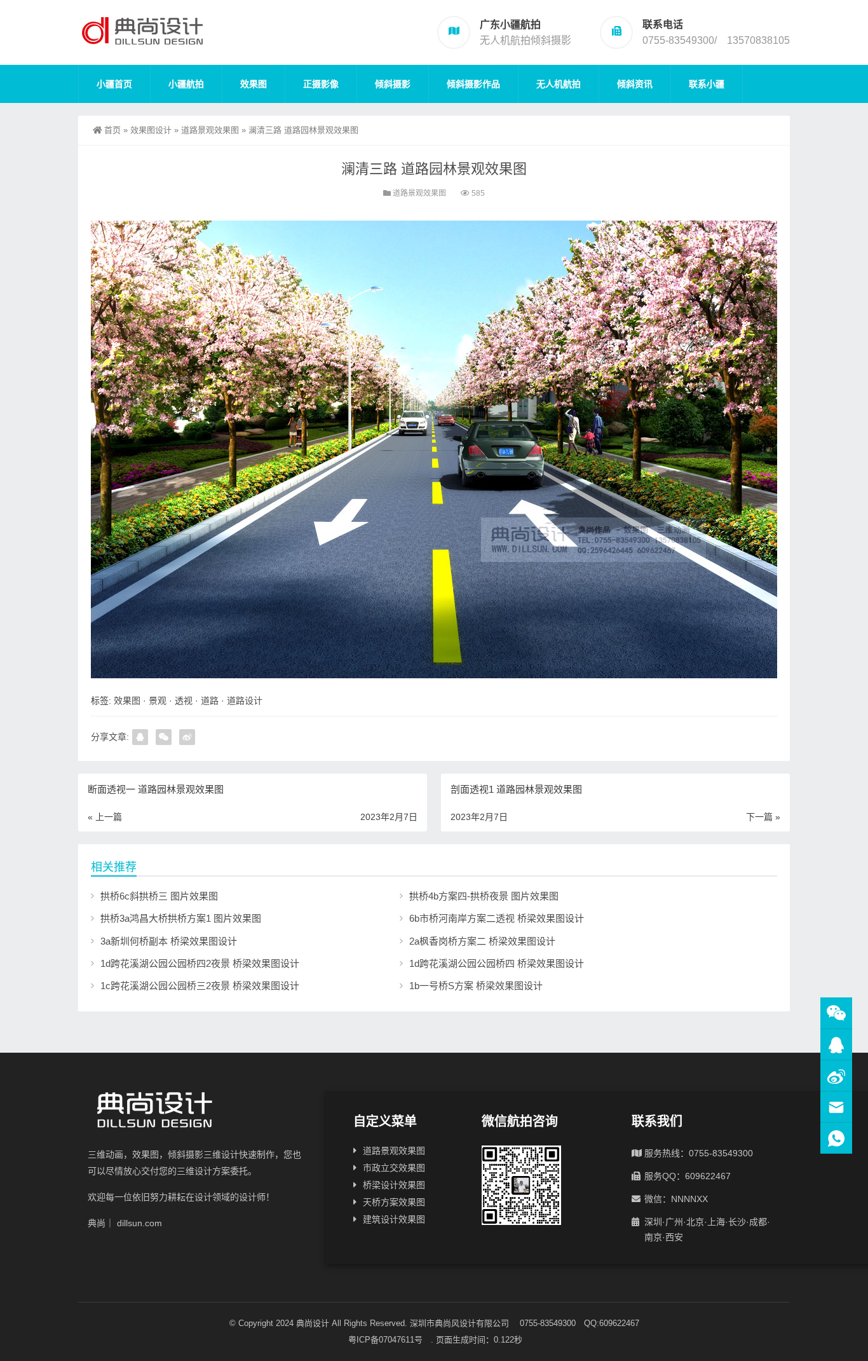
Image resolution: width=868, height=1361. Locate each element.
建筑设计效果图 (394, 1219)
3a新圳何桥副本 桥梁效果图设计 (168, 941)
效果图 (253, 84)
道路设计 (244, 700)
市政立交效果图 (394, 1168)
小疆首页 (114, 84)
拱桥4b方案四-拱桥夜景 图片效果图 (484, 896)
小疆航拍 (186, 84)
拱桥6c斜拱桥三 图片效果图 (159, 896)
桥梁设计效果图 (394, 1185)
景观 (157, 700)
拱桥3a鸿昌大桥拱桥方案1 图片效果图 (180, 918)
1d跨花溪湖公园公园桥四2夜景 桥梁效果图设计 (199, 963)
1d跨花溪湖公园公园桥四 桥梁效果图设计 (496, 963)
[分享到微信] (164, 737)
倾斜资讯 (635, 84)
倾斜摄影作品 (473, 84)
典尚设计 (312, 1323)
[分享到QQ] (140, 737)
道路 (210, 700)
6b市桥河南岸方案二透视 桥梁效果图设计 (496, 918)
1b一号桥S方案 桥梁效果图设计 (476, 985)
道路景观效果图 (210, 130)
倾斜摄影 (392, 84)
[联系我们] (836, 1044)
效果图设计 (151, 130)
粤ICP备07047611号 (389, 1339)
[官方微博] (836, 1075)
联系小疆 (706, 84)
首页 (112, 130)
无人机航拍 (558, 84)
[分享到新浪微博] (187, 737)
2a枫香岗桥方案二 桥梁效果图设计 (482, 941)
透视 (184, 700)
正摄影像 (321, 84)
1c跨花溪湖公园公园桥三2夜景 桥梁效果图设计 (199, 985)
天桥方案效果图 (394, 1202)
